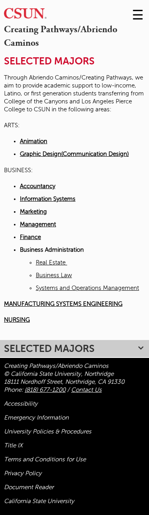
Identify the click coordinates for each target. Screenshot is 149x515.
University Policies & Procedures (47, 431)
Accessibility (21, 403)
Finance (30, 237)
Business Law (54, 275)
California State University (39, 501)
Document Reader (29, 487)
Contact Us (86, 390)
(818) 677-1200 (45, 390)
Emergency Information (36, 417)
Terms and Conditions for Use (45, 459)
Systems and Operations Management (87, 288)
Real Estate (51, 262)
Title (13, 445)
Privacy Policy (23, 473)
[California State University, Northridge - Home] (25, 15)
